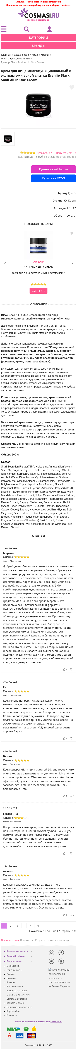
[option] (38, 263)
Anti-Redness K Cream (39, 264)
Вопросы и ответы (16, 990)
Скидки (10, 974)
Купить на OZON (53, 178)
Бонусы (10, 982)
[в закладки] (71, 87)
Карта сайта (13, 1011)
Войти (49, 30)
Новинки (11, 978)
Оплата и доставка (16, 998)
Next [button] (72, 262)
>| (38, 925)
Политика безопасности (19, 1007)
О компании (13, 965)
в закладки (71, 233)
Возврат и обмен (15, 1002)
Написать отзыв (66, 153)
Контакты (11, 1015)
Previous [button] (4, 262)
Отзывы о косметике (18, 994)
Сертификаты (13, 970)
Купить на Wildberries (53, 169)
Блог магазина (14, 986)
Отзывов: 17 (44, 153)
